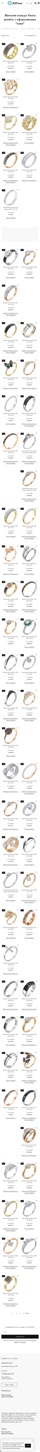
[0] (34, 3)
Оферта (4, 1429)
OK (28, 1446)
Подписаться (20, 1337)
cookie (14, 1444)
